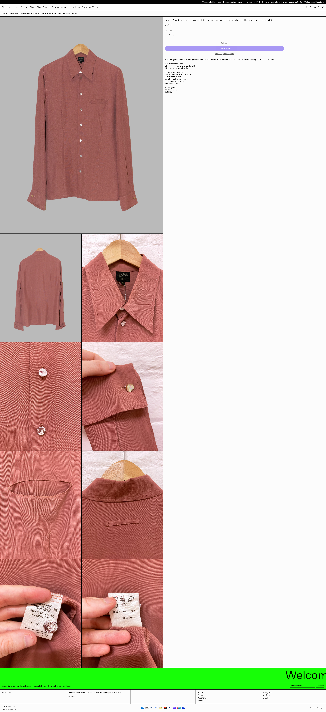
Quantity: (169, 31)
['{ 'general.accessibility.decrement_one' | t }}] (165, 35)
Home (4, 13)
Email (265, 698)
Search (200, 700)
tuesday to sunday (80, 692)
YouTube (266, 695)
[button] (313, 7)
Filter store (6, 7)
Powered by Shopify (9, 709)
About (200, 692)
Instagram (267, 692)
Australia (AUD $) (316, 708)
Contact (201, 695)
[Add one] (173, 35)
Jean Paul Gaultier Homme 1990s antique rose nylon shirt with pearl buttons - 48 (43, 13)
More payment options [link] (224, 54)
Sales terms (202, 698)
